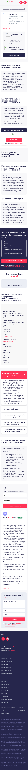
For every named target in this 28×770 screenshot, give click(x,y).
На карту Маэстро (6, 667)
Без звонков (4, 702)
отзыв (5, 597)
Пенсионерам (5, 713)
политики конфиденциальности (17, 266)
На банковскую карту (7, 658)
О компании (6, 28)
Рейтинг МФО (21, 710)
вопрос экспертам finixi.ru (17, 143)
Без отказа (4, 681)
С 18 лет (3, 710)
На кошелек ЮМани (6, 673)
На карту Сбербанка (6, 661)
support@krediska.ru (9, 336)
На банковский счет (6, 670)
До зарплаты (4, 696)
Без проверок (5, 687)
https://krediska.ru (8, 341)
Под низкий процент (6, 699)
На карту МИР (5, 664)
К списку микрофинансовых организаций (14, 9)
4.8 (2, 646)
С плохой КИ (4, 690)
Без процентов (5, 684)
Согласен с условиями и (14, 266)
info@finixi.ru (8, 643)
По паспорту (4, 693)
